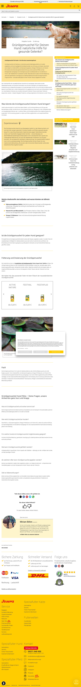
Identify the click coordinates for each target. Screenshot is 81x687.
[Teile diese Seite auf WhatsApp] (33, 497)
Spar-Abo (4, 621)
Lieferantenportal (7, 634)
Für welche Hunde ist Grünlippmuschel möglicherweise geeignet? (66, 98)
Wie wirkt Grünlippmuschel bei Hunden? (65, 93)
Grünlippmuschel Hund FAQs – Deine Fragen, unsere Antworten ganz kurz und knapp (65, 84)
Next (51, 295)
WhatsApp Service (33, 679)
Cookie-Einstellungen (35, 685)
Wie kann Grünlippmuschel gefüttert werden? (66, 102)
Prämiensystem (6, 623)
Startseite (4, 17)
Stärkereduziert (6, 667)
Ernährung (36, 41)
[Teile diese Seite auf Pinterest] (27, 497)
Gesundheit (73, 125)
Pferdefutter (27, 625)
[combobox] (40, 11)
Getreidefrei (27, 605)
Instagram (31, 669)
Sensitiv (26, 607)
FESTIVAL (27, 285)
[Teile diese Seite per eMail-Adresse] (20, 497)
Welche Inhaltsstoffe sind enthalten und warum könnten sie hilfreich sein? (67, 64)
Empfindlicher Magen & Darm (10, 665)
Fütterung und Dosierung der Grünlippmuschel (63, 72)
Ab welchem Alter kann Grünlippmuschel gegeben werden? (66, 106)
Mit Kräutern (5, 669)
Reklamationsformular (34, 659)
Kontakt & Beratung (7, 612)
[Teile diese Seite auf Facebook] (24, 497)
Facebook (31, 666)
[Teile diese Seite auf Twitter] (30, 497)
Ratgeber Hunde (21, 17)
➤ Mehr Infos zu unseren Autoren (29, 534)
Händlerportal (6, 630)
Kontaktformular (33, 662)
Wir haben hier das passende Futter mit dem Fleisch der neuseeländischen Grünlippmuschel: (67, 77)
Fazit (56, 81)
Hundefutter (27, 621)
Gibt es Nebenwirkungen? (64, 110)
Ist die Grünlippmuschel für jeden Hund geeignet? (66, 68)
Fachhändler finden (70, 6)
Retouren (4, 618)
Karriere (4, 632)
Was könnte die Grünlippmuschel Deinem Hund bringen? (64, 60)
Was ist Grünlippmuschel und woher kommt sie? (67, 89)
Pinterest (30, 673)
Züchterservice (6, 627)
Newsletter (31, 676)
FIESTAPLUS (42, 285)
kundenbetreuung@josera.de (36, 656)
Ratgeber (11, 17)
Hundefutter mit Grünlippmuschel (23, 263)
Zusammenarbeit (7, 614)
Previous (3, 295)
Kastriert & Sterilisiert (30, 612)
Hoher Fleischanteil (29, 610)
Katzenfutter (27, 623)
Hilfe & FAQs (5, 616)
